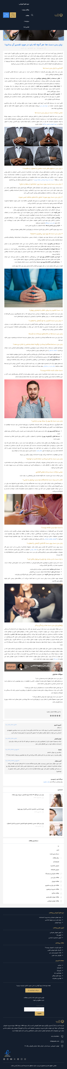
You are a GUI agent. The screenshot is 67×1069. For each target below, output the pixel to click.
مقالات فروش (55, 881)
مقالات (27, 16)
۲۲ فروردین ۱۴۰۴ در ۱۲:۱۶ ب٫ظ (12, 749)
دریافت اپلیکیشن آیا (33, 990)
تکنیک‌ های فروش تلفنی (54, 950)
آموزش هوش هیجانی (50, 539)
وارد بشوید (46, 782)
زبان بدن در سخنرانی (49, 366)
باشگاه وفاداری (13, 15)
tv (58, 846)
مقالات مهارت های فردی (52, 897)
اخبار (58, 850)
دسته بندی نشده (54, 854)
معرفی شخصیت (54, 866)
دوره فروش (58, 923)
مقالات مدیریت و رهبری (52, 889)
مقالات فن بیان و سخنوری (52, 885)
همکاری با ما (57, 973)
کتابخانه (59, 968)
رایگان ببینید (25, 10)
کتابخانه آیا (56, 862)
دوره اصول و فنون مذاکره (50, 124)
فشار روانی (33, 550)
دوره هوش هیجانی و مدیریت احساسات (50, 917)
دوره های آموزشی (24, 4)
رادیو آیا (59, 971)
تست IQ (56, 659)
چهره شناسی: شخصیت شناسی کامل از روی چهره (30, 809)
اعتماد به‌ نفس (53, 351)
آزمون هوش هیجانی (55, 933)
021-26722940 (55, 1036)
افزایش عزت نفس (56, 955)
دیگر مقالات (56, 858)
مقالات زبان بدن (55, 878)
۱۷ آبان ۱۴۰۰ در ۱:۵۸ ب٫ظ (11, 725)
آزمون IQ (59, 935)
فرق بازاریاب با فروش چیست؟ (53, 948)
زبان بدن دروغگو (50, 223)
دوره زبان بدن (44, 106)
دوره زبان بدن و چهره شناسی (53, 920)
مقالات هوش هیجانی (53, 901)
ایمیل (40, 1006)
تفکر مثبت (39, 451)
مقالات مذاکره (55, 893)
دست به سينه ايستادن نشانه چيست (44, 180)
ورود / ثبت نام (6, 15)
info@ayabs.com (54, 1041)
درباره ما (27, 21)
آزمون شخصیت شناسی (55, 938)
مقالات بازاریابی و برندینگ (52, 874)
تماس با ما (26, 27)
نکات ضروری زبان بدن (55, 953)
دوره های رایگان (56, 976)
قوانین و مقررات (56, 978)
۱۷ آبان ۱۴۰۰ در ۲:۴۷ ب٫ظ (11, 738)
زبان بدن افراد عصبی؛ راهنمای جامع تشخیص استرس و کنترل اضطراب (25, 824)
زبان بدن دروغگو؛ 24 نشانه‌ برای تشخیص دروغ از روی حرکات (28, 795)
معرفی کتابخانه (55, 870)
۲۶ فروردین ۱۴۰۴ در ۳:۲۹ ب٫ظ (12, 761)
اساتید (59, 965)
